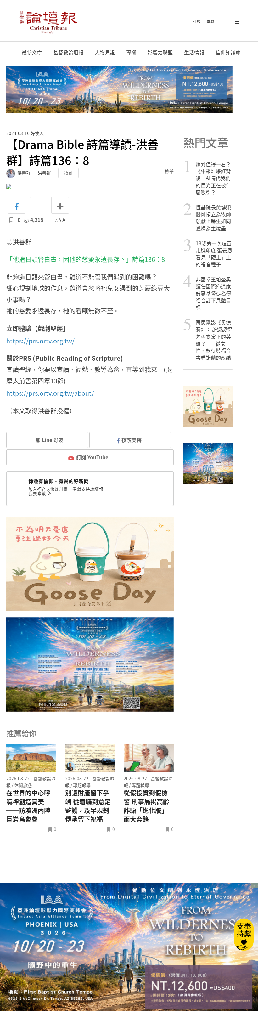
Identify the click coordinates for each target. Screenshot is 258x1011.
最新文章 (32, 52)
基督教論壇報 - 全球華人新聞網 (48, 21)
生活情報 (194, 52)
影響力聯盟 (160, 52)
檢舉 (169, 171)
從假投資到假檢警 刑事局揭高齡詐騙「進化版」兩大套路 (146, 806)
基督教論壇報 (68, 52)
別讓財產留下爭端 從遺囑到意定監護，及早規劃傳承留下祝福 (88, 806)
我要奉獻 (37, 493)
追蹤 (68, 173)
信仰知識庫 (228, 52)
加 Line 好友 (49, 439)
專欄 (131, 52)
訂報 (196, 21)
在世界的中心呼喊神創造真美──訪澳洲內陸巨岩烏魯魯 (28, 806)
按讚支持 (131, 439)
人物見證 (105, 52)
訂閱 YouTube (92, 457)
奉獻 (210, 21)
